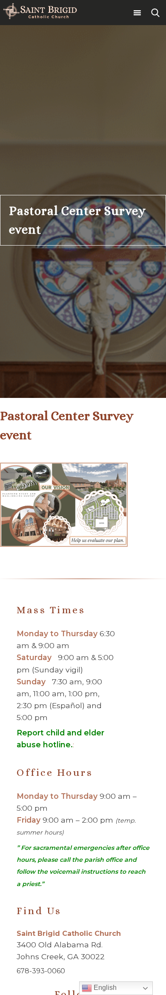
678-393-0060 (41, 971)
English (104, 987)
